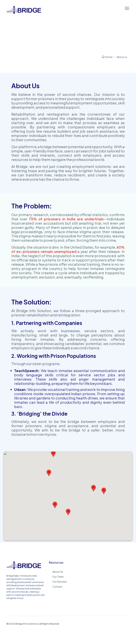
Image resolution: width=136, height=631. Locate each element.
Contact (57, 586)
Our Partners (59, 581)
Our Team (58, 576)
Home (109, 57)
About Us (57, 571)
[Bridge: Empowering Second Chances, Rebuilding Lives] (24, 568)
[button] (53, 453)
